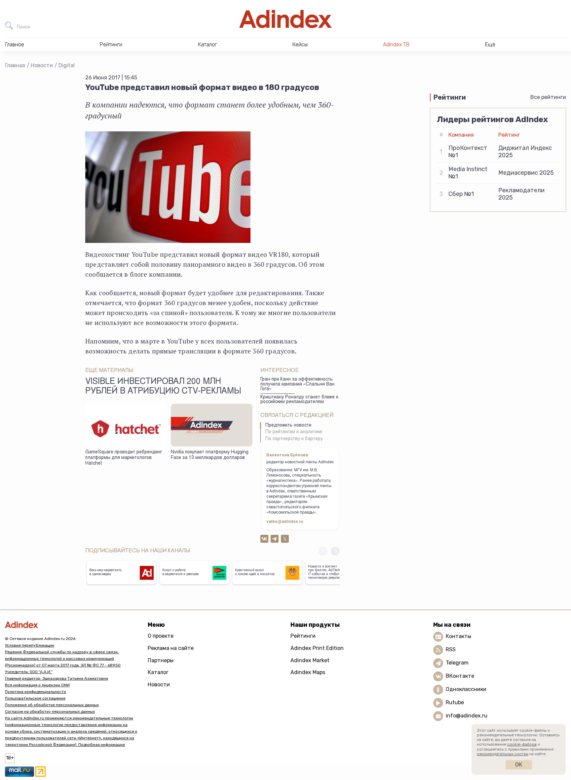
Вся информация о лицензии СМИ (37, 685)
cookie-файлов (522, 744)
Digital (66, 65)
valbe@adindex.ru (284, 522)
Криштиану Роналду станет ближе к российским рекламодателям (299, 400)
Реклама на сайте (171, 648)
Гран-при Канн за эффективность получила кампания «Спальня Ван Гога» (297, 384)
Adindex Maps (307, 672)
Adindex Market (309, 660)
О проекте (160, 636)
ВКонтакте (460, 676)
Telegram (457, 663)
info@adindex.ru (466, 716)
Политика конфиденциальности (35, 691)
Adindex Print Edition (317, 648)
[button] (335, 551)
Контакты (458, 636)
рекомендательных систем (502, 754)
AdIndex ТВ (396, 44)
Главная (15, 65)
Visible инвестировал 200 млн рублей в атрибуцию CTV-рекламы (163, 387)
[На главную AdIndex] (285, 19)
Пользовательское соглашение (35, 698)
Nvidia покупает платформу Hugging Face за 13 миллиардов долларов (209, 455)
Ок (518, 764)
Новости (42, 65)
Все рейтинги (548, 97)
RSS (451, 650)
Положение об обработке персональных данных (52, 705)
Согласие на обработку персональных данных (50, 711)
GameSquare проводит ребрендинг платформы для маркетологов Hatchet (123, 458)
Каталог (158, 672)
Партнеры (160, 660)
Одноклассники (466, 689)
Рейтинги (303, 636)
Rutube (455, 703)
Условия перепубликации (29, 645)
